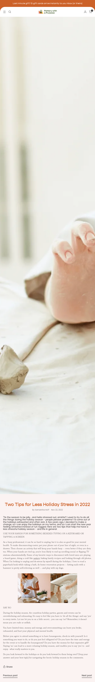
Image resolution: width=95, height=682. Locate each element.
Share (9, 666)
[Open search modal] (9, 11)
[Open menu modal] (4, 11)
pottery (37, 558)
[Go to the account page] (85, 11)
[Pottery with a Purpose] (47, 12)
